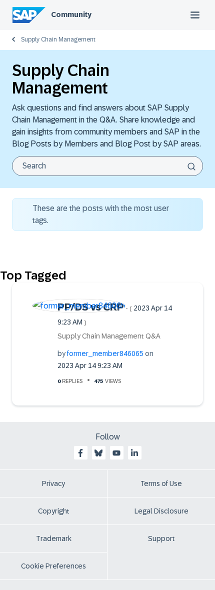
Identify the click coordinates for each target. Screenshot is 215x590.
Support (161, 538)
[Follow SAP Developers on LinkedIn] (134, 453)
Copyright (54, 511)
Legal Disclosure (161, 511)
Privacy (53, 484)
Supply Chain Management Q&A (109, 336)
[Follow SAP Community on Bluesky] (98, 453)
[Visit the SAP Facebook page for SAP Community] (80, 453)
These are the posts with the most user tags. (100, 214)
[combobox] (107, 166)
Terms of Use (161, 484)
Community (71, 14)
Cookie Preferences (53, 566)
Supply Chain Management (58, 39)
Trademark (54, 538)
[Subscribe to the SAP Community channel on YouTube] (116, 453)
